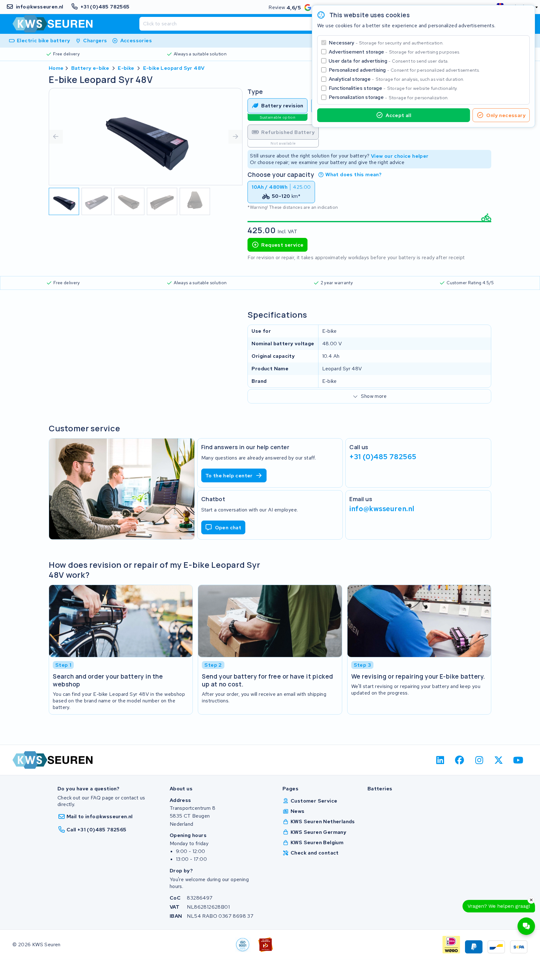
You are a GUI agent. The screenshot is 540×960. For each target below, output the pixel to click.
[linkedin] (440, 760)
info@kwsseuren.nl (381, 508)
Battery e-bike (90, 68)
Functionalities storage (393, 88)
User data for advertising (389, 61)
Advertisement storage (394, 52)
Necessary (386, 42)
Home (56, 68)
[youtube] (518, 760)
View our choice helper (400, 155)
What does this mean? (353, 174)
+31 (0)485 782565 (383, 456)
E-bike (126, 68)
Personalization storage (389, 97)
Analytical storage (396, 79)
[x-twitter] (499, 760)
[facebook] (460, 760)
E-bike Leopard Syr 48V (174, 68)
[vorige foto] (56, 137)
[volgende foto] (235, 137)
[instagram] (479, 760)
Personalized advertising (404, 70)
